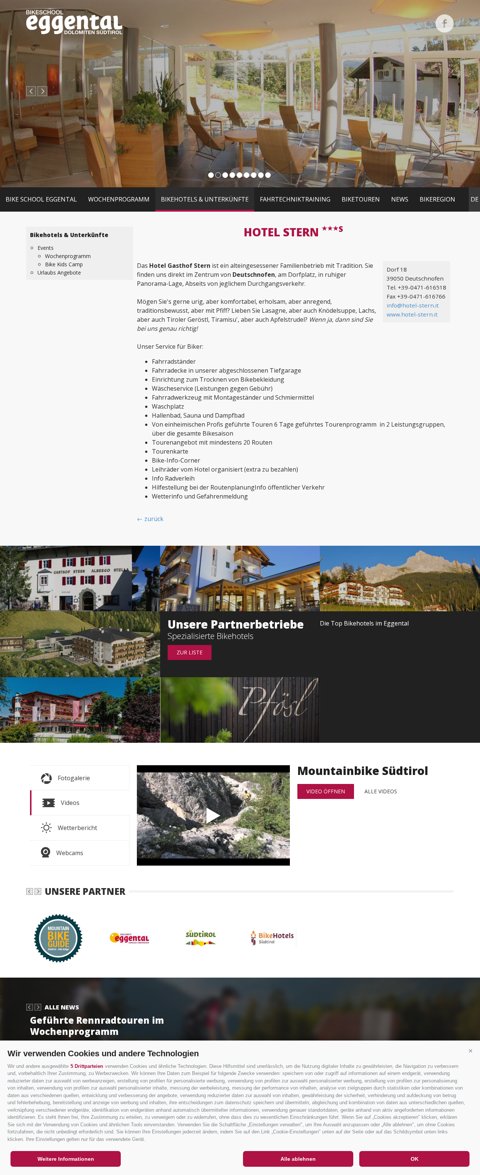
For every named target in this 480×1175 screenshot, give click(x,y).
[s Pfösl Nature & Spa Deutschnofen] (240, 710)
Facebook (444, 23)
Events (46, 247)
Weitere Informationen (66, 1159)
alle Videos (380, 791)
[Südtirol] (204, 938)
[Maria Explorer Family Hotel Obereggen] (400, 578)
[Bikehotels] (275, 938)
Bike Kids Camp (64, 264)
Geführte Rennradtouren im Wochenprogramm (97, 1026)
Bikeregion (437, 199)
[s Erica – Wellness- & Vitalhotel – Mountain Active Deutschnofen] (80, 710)
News (399, 199)
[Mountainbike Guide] (62, 938)
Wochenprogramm (119, 199)
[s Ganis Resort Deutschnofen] (80, 644)
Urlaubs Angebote (59, 272)
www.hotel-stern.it (412, 314)
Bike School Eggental (41, 199)
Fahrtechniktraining (295, 199)
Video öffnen (325, 791)
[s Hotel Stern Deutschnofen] (80, 578)
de (474, 199)
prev (31, 91)
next (42, 91)
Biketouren (361, 199)
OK (414, 1159)
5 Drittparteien (86, 1066)
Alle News (62, 1007)
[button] (470, 1051)
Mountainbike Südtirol (213, 815)
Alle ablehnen (298, 1159)
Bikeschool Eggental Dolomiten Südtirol (74, 22)
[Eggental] (133, 938)
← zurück (150, 519)
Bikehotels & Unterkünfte (205, 199)
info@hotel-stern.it (413, 305)
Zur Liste (189, 652)
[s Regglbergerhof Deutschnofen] (240, 578)
